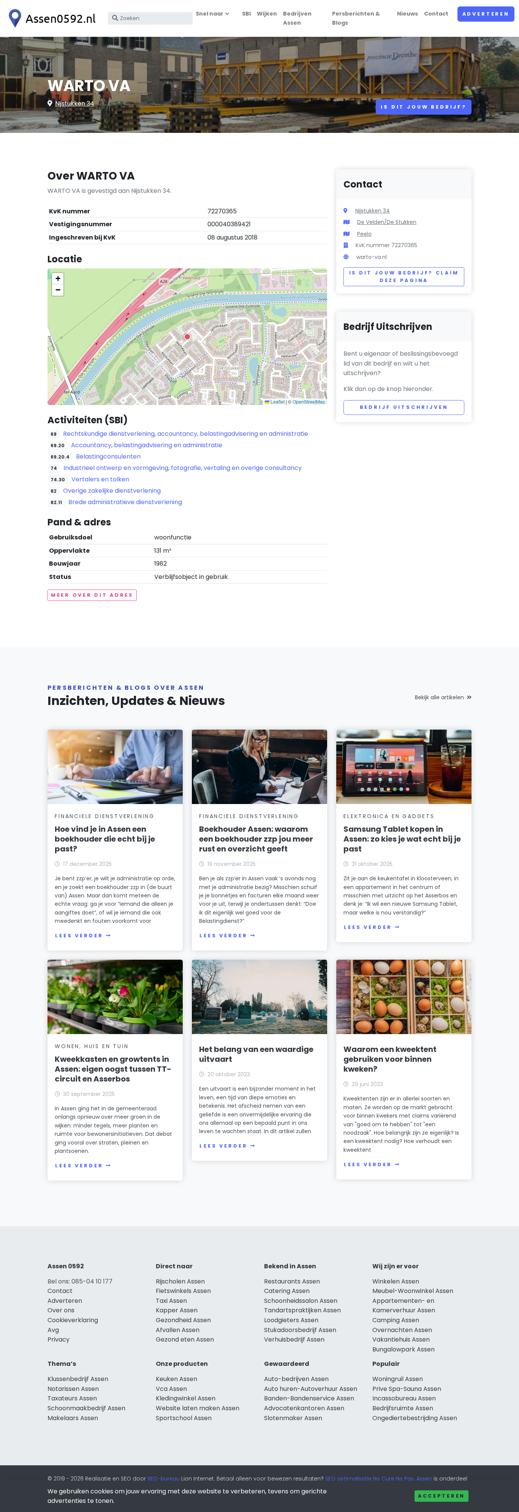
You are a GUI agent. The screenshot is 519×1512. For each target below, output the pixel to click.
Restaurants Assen (292, 1281)
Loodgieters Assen (291, 1320)
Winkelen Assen (395, 1281)
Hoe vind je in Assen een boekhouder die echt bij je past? (105, 839)
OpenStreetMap (309, 401)
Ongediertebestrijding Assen (414, 1418)
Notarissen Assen (73, 1388)
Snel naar (209, 13)
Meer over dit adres (92, 595)
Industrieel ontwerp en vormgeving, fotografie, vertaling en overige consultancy (182, 468)
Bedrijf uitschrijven (404, 407)
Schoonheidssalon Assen (300, 1300)
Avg (53, 1330)
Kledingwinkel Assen (185, 1398)
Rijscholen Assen (180, 1281)
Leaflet (277, 401)
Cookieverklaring (72, 1320)
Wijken (267, 13)
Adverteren (486, 14)
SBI (246, 13)
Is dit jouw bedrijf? (424, 107)
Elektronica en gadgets (389, 816)
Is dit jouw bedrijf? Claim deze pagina (404, 277)
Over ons (60, 1310)
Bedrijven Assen (297, 18)
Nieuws (407, 13)
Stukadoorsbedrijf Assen (300, 1330)
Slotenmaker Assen (293, 1418)
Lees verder (79, 935)
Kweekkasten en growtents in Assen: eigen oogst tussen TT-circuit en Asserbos (113, 1069)
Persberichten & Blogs (356, 18)
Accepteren (441, 1496)
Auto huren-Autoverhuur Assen (310, 1388)
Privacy (58, 1339)
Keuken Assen (176, 1379)
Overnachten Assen (402, 1330)
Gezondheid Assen (183, 1320)
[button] (187, 336)
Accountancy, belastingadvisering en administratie (146, 445)
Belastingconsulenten (108, 456)
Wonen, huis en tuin (91, 1046)
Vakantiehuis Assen (401, 1339)
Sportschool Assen (184, 1418)
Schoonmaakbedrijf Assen (86, 1408)
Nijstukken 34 (74, 103)
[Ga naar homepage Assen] (50, 18)
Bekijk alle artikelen (439, 697)
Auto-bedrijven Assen (296, 1379)
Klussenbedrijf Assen (77, 1379)
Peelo (364, 234)
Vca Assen (171, 1388)
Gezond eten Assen (185, 1339)
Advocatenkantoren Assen (304, 1408)
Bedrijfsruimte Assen (402, 1408)
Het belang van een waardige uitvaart (256, 1054)
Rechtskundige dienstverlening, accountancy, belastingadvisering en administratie (185, 433)
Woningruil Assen (397, 1379)
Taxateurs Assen (72, 1398)
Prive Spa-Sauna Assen (406, 1388)
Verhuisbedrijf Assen (294, 1339)
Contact (436, 13)
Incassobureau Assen (404, 1398)
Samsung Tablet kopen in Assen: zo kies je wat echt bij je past (402, 839)
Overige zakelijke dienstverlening (112, 490)
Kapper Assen (177, 1310)
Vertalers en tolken (100, 479)
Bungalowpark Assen (403, 1349)
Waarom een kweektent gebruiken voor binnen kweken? (390, 1059)
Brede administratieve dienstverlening (125, 502)
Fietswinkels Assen (183, 1291)
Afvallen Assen (177, 1330)
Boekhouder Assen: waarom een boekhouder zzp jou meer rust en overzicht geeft (256, 839)
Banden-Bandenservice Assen (309, 1398)
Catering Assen (287, 1291)
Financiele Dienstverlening (105, 816)
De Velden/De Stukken (386, 222)
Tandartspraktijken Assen (302, 1310)
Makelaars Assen (72, 1418)
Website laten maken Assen (197, 1408)
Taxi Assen (171, 1300)
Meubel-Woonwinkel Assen (412, 1291)
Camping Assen (395, 1320)
